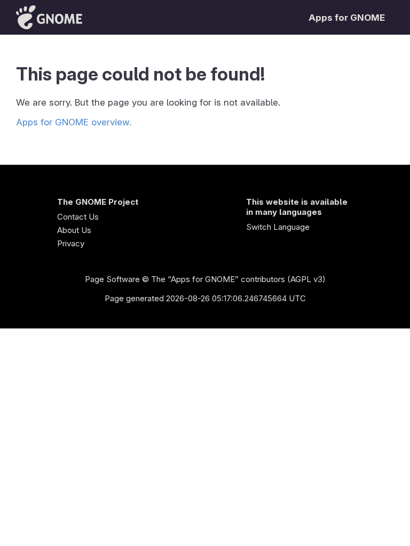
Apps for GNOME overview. (73, 122)
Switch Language (278, 227)
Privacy (70, 243)
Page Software (112, 279)
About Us (74, 230)
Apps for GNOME (347, 17)
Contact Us (78, 217)
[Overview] (49, 17)
